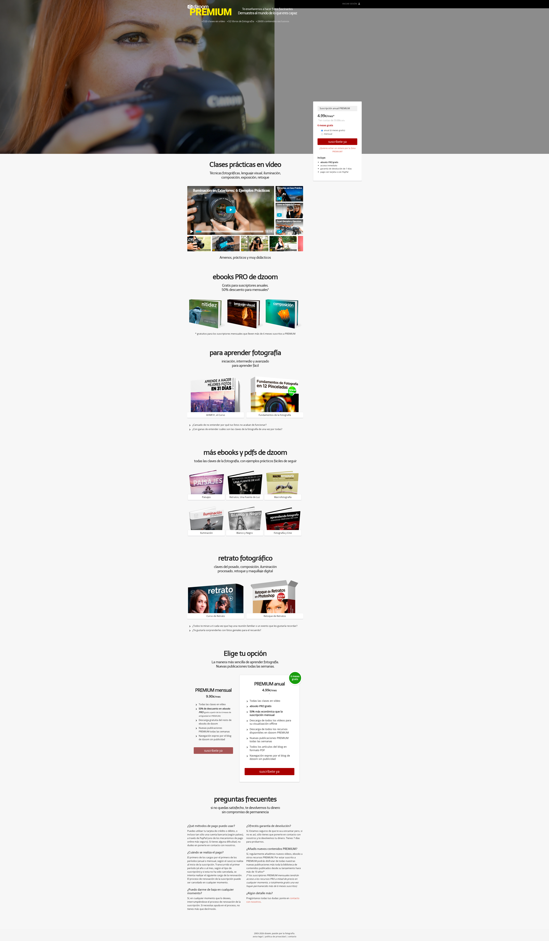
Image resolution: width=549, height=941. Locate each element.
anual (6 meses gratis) (334, 130)
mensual (328, 134)
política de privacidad (275, 936)
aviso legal (258, 936)
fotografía (289, 933)
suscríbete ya (213, 751)
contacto (292, 936)
